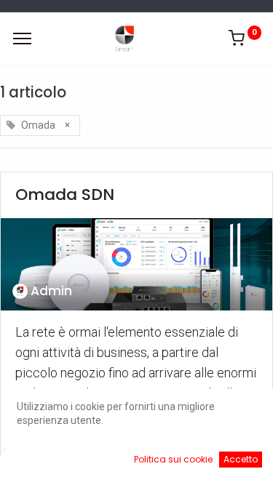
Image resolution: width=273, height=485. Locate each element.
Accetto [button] (240, 459)
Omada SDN (64, 195)
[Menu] (22, 38)
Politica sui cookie (173, 459)
